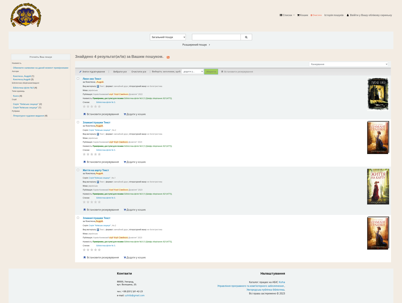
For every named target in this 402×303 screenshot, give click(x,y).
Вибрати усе (120, 71)
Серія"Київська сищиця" (25, 107)
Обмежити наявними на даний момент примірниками (40, 67)
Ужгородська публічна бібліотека (265, 290)
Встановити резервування (102, 114)
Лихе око (92, 79)
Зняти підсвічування (93, 71)
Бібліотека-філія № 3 (105, 102)
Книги (16, 96)
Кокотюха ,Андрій (22, 76)
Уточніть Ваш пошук (41, 57)
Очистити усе (138, 71)
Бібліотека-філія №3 (23, 87)
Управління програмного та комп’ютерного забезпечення (250, 286)
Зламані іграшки (96, 122)
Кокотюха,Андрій (21, 79)
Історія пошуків (334, 15)
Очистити (317, 15)
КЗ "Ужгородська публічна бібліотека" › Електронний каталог (27, 15)
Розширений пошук (194, 44)
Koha (282, 282)
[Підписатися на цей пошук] (168, 57)
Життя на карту (96, 170)
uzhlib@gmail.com (134, 295)
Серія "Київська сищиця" (26, 104)
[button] (302, 15)
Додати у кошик (136, 114)
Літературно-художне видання (28, 115)
